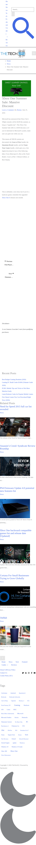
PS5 (16, 730)
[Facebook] (31, 673)
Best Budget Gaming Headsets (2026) (14, 379)
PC (27, 722)
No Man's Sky (18, 722)
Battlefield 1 (22, 693)
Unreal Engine (5, 743)
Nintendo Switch (6, 722)
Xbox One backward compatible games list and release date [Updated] (15, 533)
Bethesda (3, 697)
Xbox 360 (4, 751)
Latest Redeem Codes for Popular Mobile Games (17, 394)
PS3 (23, 726)
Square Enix (11, 735)
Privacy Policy (10, 670)
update (14, 743)
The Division (4, 739)
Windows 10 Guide (17, 747)
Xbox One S (6, 197)
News (7, 8)
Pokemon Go (15, 726)
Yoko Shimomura (6, 755)
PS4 (3, 730)
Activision (4, 693)
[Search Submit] (13, 14)
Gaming (17, 705)
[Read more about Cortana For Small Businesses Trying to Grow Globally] (15, 596)
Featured (7, 22)
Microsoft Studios (6, 717)
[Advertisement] (17, 176)
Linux (8, 709)
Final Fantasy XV (6, 705)
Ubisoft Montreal (23, 739)
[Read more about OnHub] (15, 635)
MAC (14, 709)
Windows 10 (4, 747)
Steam (20, 735)
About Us (3, 670)
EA (28, 701)
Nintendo (25, 717)
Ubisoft (14, 739)
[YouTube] (34, 673)
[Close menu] (2, 658)
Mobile (17, 717)
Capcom (13, 701)
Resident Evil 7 (24, 730)
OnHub (3, 617)
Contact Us (3, 673)
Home (7, 3)
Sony (2, 735)
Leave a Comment (8, 110)
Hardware (26, 705)
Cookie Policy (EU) (6, 676)
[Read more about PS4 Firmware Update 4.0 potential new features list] (15, 508)
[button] (7, 37)
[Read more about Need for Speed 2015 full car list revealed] (15, 427)
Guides (7, 31)
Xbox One (14, 751)
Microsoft (20, 713)
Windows (22, 743)
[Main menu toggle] (34, 53)
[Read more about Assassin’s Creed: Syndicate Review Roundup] (15, 466)
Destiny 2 (21, 701)
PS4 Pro (10, 730)
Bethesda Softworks (14, 697)
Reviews (7, 42)
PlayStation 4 (4, 726)
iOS (2, 709)
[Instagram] (29, 673)
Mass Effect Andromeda (7, 713)
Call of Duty (4, 701)
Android (13, 693)
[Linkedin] (26, 673)
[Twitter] (23, 673)
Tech (6, 14)
